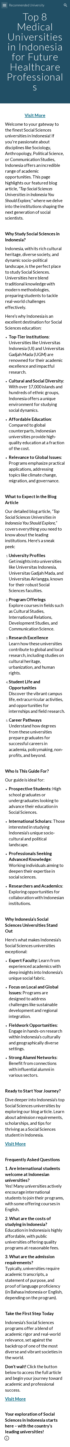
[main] (35, 51)
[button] (4, 5)
